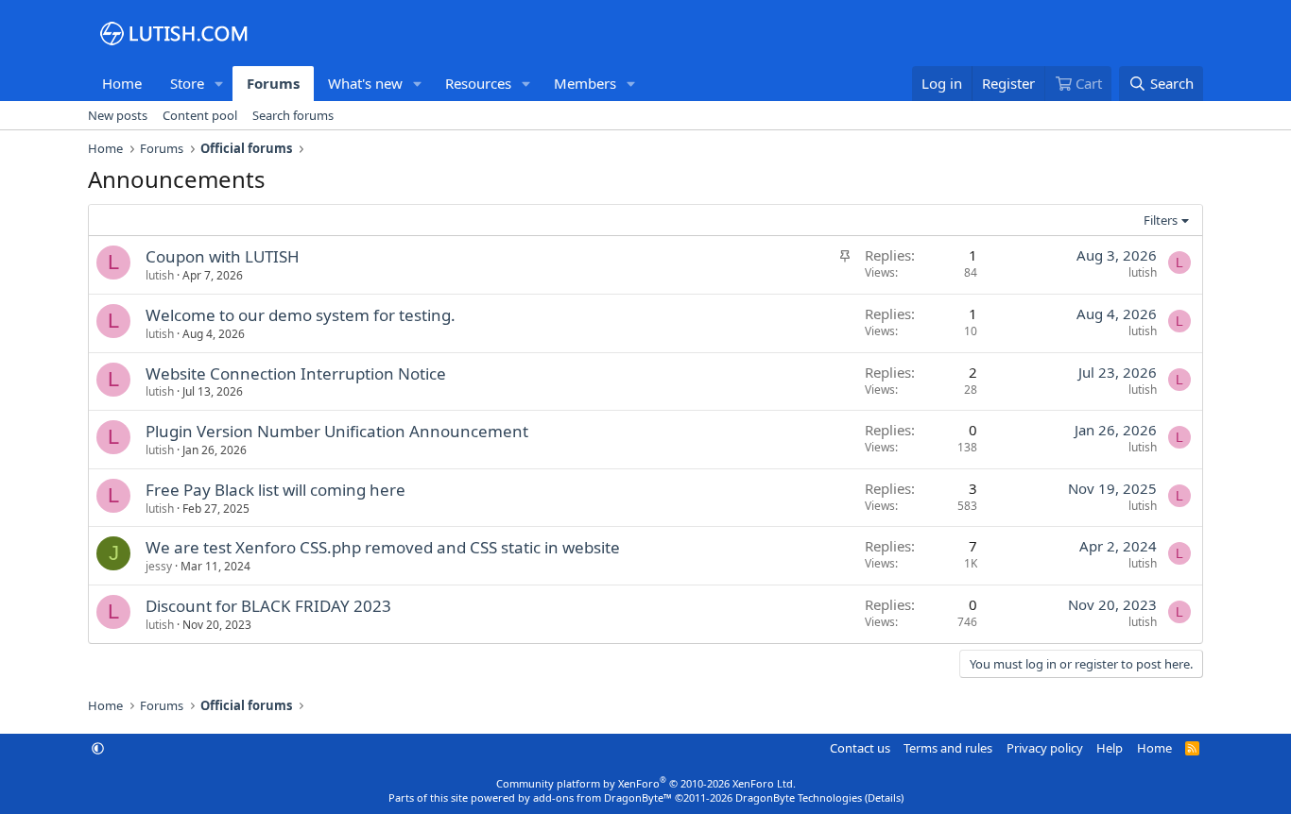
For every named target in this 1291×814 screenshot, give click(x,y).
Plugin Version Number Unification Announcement (337, 431)
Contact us (860, 747)
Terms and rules (948, 747)
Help (1109, 747)
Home (122, 83)
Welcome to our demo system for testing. (301, 315)
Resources (478, 83)
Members (585, 83)
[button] (219, 83)
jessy (159, 566)
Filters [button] (1161, 220)
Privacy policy (1045, 747)
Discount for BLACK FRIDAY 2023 (268, 606)
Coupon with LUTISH (223, 256)
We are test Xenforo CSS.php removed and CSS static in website (383, 547)
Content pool (200, 115)
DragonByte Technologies (798, 797)
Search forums (293, 115)
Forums (273, 83)
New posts (117, 115)
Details (884, 797)
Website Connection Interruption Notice (296, 373)
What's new (365, 83)
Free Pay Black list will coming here (275, 489)
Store (187, 83)
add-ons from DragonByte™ (602, 797)
